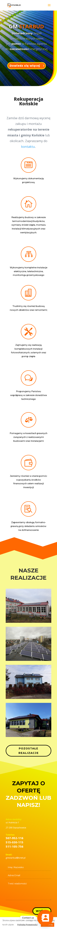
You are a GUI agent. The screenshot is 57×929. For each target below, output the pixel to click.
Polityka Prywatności (27, 924)
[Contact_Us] (45, 918)
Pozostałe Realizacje (28, 751)
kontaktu (28, 146)
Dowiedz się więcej (25, 65)
